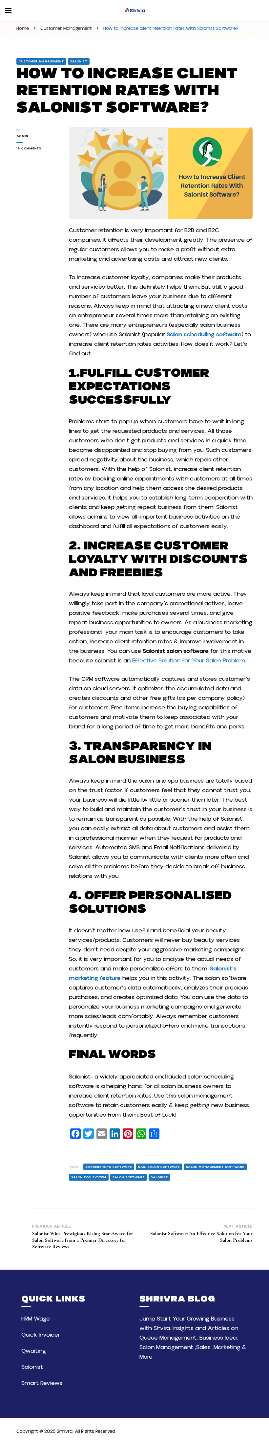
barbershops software (109, 1167)
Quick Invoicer (40, 1335)
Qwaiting (33, 1351)
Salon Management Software (215, 1167)
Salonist (78, 61)
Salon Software (129, 1177)
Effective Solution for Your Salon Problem (188, 660)
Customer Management (41, 61)
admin (22, 136)
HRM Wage (35, 1319)
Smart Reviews (41, 1383)
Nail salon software (159, 1167)
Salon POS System (88, 1177)
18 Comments (37, 148)
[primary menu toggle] (8, 10)
